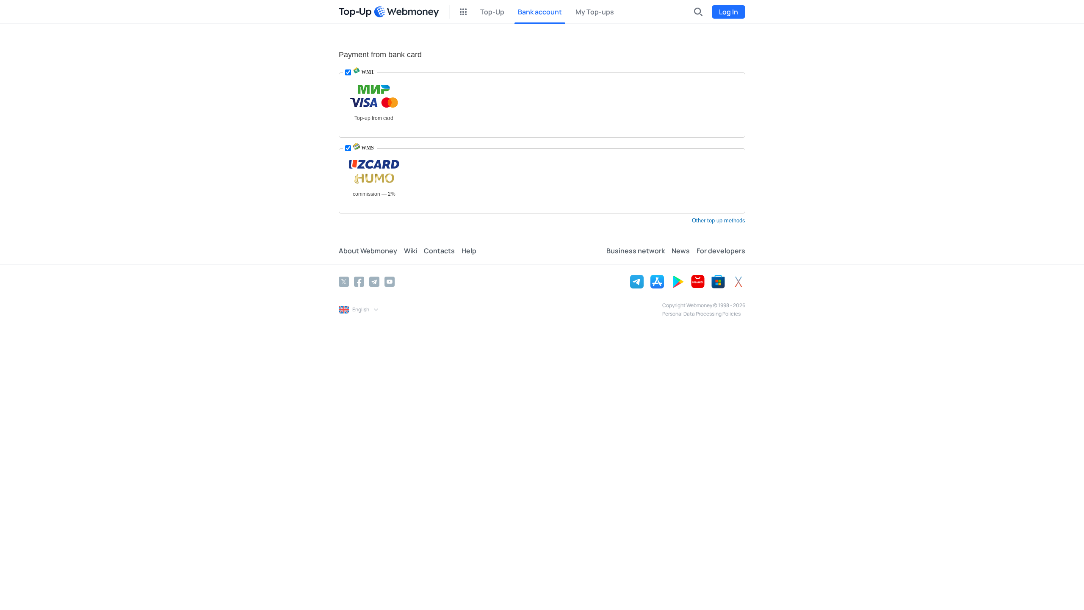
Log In (728, 12)
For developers (721, 250)
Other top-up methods (718, 220)
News (681, 250)
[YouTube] (389, 282)
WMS (367, 148)
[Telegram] (374, 282)
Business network (635, 250)
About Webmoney (368, 250)
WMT (367, 72)
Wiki (410, 250)
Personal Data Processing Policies (701, 313)
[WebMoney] (406, 12)
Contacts (439, 250)
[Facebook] (359, 282)
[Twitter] (344, 282)
